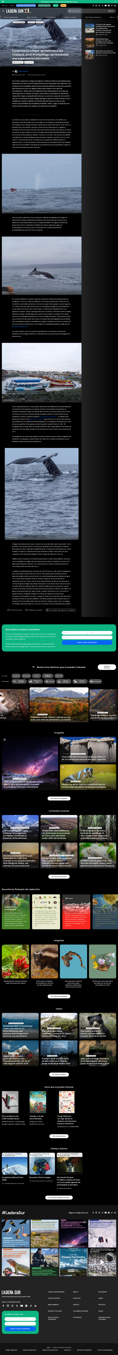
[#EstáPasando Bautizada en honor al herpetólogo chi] (16, 1262)
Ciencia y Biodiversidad (11, 17)
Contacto (67, 1350)
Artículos (76, 1298)
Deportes (30, 62)
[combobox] (91, 11)
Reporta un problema (84, 1350)
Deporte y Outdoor (71, 17)
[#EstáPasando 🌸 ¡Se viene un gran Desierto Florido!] (45, 1234)
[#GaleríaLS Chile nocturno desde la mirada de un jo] (73, 1234)
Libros (100, 1298)
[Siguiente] (114, 704)
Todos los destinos (107, 667)
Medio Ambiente (51, 17)
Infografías (102, 1292)
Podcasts (101, 1304)
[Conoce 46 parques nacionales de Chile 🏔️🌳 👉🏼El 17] (73, 1262)
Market (56, 5)
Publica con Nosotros (50, 1350)
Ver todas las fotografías (59, 798)
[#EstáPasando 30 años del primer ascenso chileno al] (102, 1234)
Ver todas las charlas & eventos (59, 1197)
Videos (100, 1311)
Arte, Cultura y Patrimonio (93, 17)
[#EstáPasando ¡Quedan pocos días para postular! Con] (16, 1234)
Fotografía (77, 1317)
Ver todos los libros (59, 1136)
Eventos (76, 1304)
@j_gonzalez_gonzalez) (48, 417)
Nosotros (4, 5)
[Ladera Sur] (19, 11)
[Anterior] (3, 704)
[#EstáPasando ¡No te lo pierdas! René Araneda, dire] (45, 1262)
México (63, 5)
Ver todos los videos (59, 1074)
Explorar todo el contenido (104, 1318)
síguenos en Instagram (62, 610)
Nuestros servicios (29, 1350)
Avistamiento (19, 62)
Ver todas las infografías (59, 996)
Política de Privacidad (105, 1350)
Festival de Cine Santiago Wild (26, 5)
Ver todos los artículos (59, 876)
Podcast (11, 5)
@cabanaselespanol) (20, 326)
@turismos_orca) (36, 419)
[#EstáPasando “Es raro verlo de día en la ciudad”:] (102, 1262)
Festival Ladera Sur (44, 5)
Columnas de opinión (80, 1311)
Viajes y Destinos (32, 17)
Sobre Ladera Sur (11, 1350)
